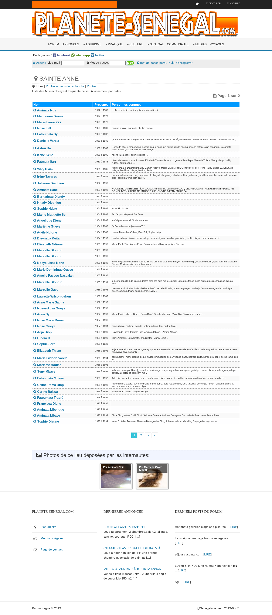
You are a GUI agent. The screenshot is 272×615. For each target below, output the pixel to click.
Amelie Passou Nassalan (55, 275)
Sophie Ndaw (46, 208)
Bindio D (43, 338)
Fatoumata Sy (47, 134)
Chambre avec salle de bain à (132, 547)
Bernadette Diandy (50, 196)
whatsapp (82, 55)
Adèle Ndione (46, 232)
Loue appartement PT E (124, 526)
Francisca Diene (48, 403)
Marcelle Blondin (49, 250)
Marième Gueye (48, 226)
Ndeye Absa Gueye (50, 308)
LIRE (233, 526)
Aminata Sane (47, 190)
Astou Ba (43, 148)
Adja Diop (44, 332)
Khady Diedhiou (48, 202)
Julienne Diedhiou (50, 183)
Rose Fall (43, 128)
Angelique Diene (48, 220)
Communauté (178, 44)
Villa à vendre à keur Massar (132, 569)
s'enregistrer (184, 62)
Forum (53, 44)
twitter (99, 55)
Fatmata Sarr (46, 161)
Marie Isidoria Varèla (51, 358)
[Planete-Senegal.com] (135, 23)
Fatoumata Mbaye (50, 378)
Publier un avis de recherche (65, 86)
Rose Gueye (45, 326)
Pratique (115, 44)
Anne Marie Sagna (50, 302)
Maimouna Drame (49, 116)
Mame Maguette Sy (50, 214)
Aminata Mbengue (50, 409)
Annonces (70, 44)
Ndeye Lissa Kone (50, 263)
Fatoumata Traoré (49, 397)
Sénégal (157, 44)
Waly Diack (44, 169)
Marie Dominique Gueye (54, 269)
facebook (63, 55)
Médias (201, 44)
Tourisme (93, 44)
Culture (136, 44)
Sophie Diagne (47, 421)
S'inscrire (233, 3)
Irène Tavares (46, 176)
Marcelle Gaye (47, 289)
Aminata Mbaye (48, 415)
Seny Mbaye (45, 371)
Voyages (217, 44)
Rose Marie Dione (50, 320)
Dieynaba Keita (48, 238)
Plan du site (48, 526)
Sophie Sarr (45, 344)
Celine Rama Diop (50, 385)
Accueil (40, 62)
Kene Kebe (44, 155)
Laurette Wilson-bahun (53, 296)
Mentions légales (52, 538)
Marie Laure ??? (48, 122)
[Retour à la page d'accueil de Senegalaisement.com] (198, 3)
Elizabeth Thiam (48, 350)
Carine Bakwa (47, 391)
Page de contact (51, 549)
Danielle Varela (47, 140)
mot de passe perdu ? (154, 62)
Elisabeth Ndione (49, 244)
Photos (91, 86)
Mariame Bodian (48, 365)
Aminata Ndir (46, 110)
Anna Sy (43, 314)
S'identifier (213, 3)
